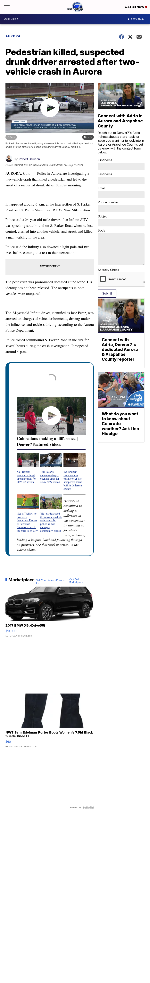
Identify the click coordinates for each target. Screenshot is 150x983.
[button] (28, 468)
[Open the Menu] (6, 7)
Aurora (13, 36)
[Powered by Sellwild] (88, 807)
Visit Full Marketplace (76, 581)
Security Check (108, 270)
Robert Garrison (29, 159)
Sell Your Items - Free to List (50, 582)
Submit (107, 293)
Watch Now (134, 7)
